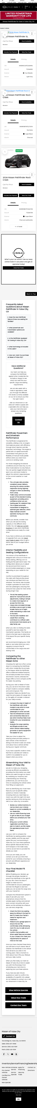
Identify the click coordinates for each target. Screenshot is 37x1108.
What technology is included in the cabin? (18, 348)
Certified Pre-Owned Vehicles (6, 1077)
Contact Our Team (18, 1005)
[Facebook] (4, 1054)
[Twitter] (8, 1054)
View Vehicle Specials (18, 990)
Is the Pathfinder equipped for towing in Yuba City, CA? (17, 339)
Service (14, 1063)
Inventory (6, 1063)
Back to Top (31, 294)
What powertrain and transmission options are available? (16, 330)
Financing (23, 1063)
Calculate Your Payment (10, 52)
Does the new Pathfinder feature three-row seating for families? (18, 319)
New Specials (6, 1082)
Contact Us (18, 420)
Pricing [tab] (24, 59)
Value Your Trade (26, 52)
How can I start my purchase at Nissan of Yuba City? (18, 356)
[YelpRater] (16, 1054)
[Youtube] (12, 1054)
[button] (31, 174)
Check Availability (26, 41)
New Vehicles (6, 1067)
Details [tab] (13, 59)
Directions (31, 1070)
